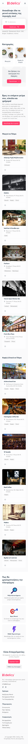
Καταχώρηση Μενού (8, 697)
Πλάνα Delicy (6, 727)
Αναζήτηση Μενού (7, 694)
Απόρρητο (5, 712)
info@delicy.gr (6, 684)
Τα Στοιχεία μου (7, 723)
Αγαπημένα (5, 725)
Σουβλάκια (10, 33)
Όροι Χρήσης (6, 710)
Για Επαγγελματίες (8, 699)
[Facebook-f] (3, 687)
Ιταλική (16, 33)
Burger (4, 33)
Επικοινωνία (6, 707)
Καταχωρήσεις (6, 720)
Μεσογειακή (12, 31)
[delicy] (14, 3)
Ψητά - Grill (20, 31)
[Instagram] (5, 687)
